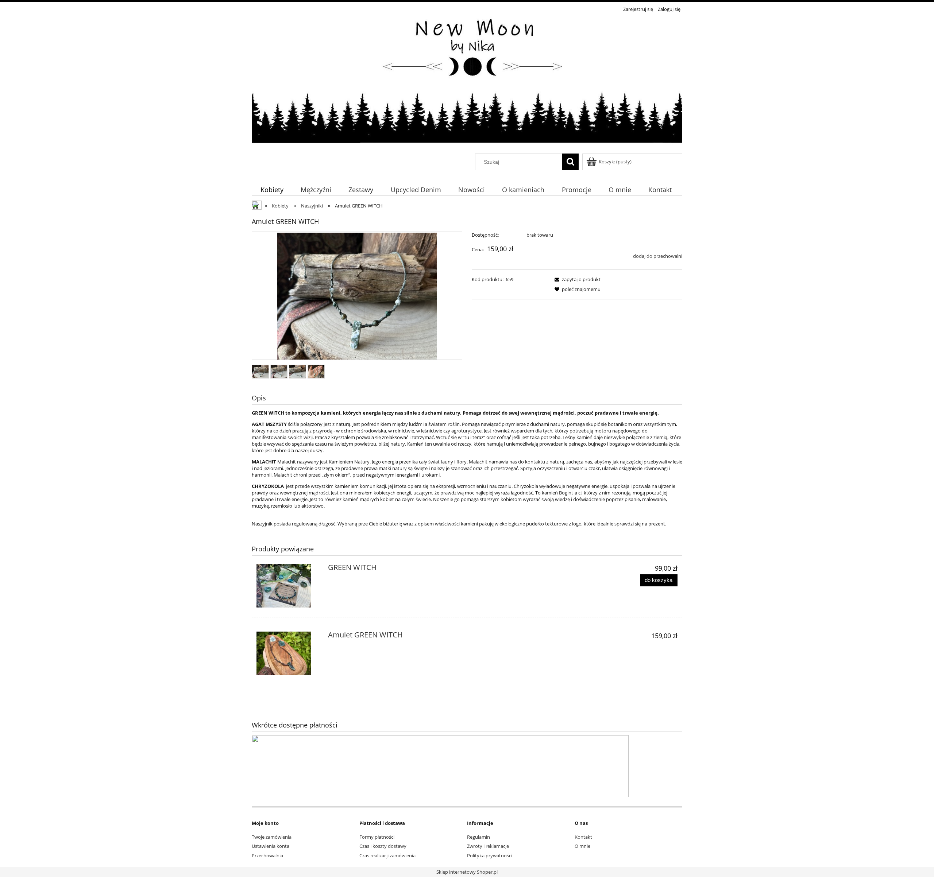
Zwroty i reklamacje (488, 846)
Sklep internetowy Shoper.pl (467, 872)
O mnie (582, 846)
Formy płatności (376, 837)
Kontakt (583, 837)
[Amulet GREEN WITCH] (287, 653)
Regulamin (478, 837)
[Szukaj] (570, 162)
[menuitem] (272, 189)
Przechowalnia (267, 855)
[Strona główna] (467, 83)
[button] (576, 279)
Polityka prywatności (489, 855)
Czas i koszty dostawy (382, 846)
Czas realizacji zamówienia (387, 855)
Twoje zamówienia (272, 837)
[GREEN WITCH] (287, 586)
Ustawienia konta (270, 846)
